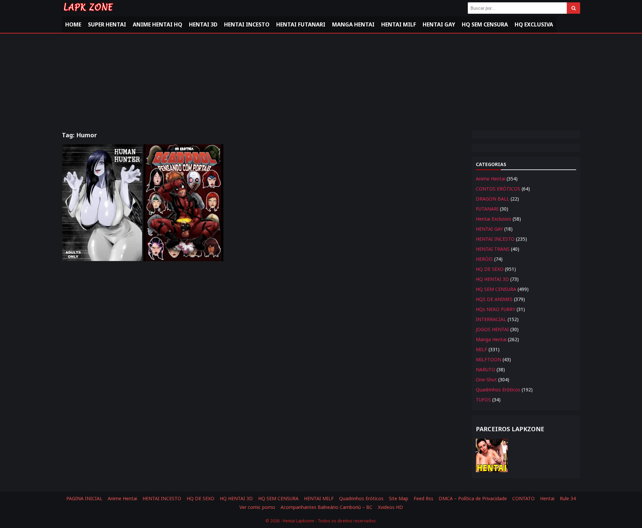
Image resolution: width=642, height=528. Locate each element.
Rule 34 (568, 498)
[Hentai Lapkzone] (88, 12)
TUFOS (483, 399)
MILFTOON (488, 359)
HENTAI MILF (398, 24)
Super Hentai (107, 24)
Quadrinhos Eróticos (498, 389)
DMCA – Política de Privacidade (473, 498)
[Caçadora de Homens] (102, 202)
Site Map (398, 498)
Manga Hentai (353, 24)
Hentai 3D (203, 24)
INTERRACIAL (491, 319)
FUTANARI (487, 209)
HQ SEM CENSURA (496, 289)
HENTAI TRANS (493, 249)
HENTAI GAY (489, 229)
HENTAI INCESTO (495, 239)
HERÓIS (484, 259)
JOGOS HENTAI (492, 329)
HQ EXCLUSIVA (534, 24)
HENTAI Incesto (247, 24)
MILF (481, 349)
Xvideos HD (390, 507)
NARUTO (485, 369)
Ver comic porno (257, 507)
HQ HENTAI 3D (492, 279)
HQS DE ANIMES (494, 299)
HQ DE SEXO (490, 269)
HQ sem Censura (485, 24)
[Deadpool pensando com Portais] (183, 202)
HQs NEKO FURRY (495, 309)
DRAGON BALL (492, 199)
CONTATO (523, 498)
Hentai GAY (439, 24)
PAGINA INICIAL (84, 498)
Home (73, 24)
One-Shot (486, 379)
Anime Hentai (490, 178)
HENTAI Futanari (300, 24)
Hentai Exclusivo (493, 219)
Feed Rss (423, 498)
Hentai (547, 498)
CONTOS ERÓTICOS (498, 188)
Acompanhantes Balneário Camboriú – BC (326, 507)
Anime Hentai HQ (157, 24)
